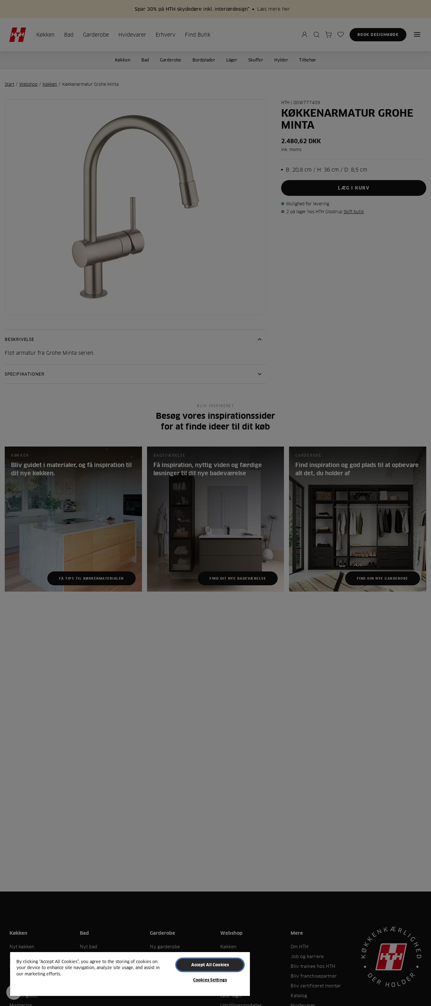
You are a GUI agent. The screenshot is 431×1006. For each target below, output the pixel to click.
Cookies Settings (210, 979)
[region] (130, 973)
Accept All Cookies (210, 964)
